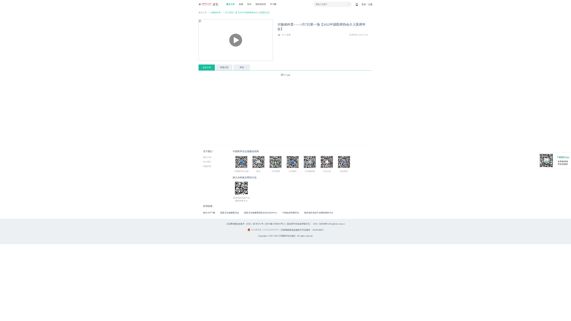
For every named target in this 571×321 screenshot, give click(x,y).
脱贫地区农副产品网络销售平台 (318, 213)
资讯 (249, 4)
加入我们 (207, 162)
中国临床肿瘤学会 (290, 213)
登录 (363, 4)
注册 (370, 4)
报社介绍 (207, 157)
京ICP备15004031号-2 (275, 224)
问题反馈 (207, 166)
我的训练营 (260, 4)
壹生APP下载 (209, 213)
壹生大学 (230, 4)
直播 (241, 4)
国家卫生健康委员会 (229, 213)
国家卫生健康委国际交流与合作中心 (260, 213)
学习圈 (273, 4)
